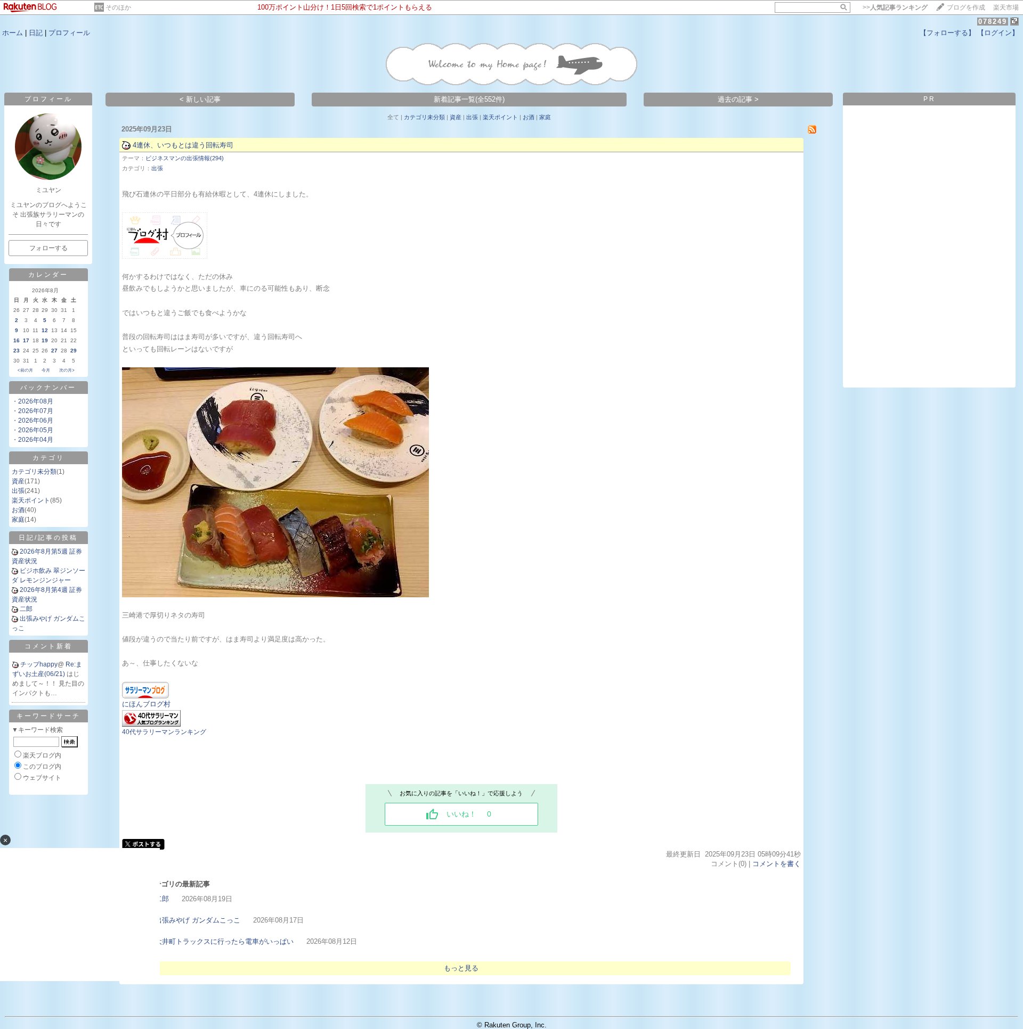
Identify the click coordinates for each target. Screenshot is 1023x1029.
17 (26, 340)
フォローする (48, 248)
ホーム (12, 33)
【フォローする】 (947, 33)
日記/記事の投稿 (48, 537)
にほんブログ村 (146, 704)
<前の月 (25, 370)
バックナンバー (48, 387)
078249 (992, 22)
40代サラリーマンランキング (164, 732)
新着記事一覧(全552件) (469, 99)
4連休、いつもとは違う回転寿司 (183, 145)
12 (45, 330)
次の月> (67, 370)
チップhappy (39, 664)
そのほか (118, 7)
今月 (46, 370)
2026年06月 (35, 420)
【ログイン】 (998, 33)
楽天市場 (1006, 7)
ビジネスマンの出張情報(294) (184, 158)
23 (16, 350)
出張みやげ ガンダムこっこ (197, 920)
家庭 (18, 519)
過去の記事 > (738, 99)
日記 (36, 33)
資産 (18, 481)
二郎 (26, 609)
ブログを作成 (966, 7)
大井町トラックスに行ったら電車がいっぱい (224, 941)
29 (73, 350)
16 (16, 340)
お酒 (18, 510)
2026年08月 (35, 401)
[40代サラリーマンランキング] (151, 724)
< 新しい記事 (200, 99)
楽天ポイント (31, 500)
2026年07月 (35, 411)
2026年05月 (35, 430)
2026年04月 (35, 439)
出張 (18, 491)
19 (45, 340)
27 (54, 350)
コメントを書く (776, 864)
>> (895, 7)
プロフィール (69, 33)
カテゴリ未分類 (34, 471)
